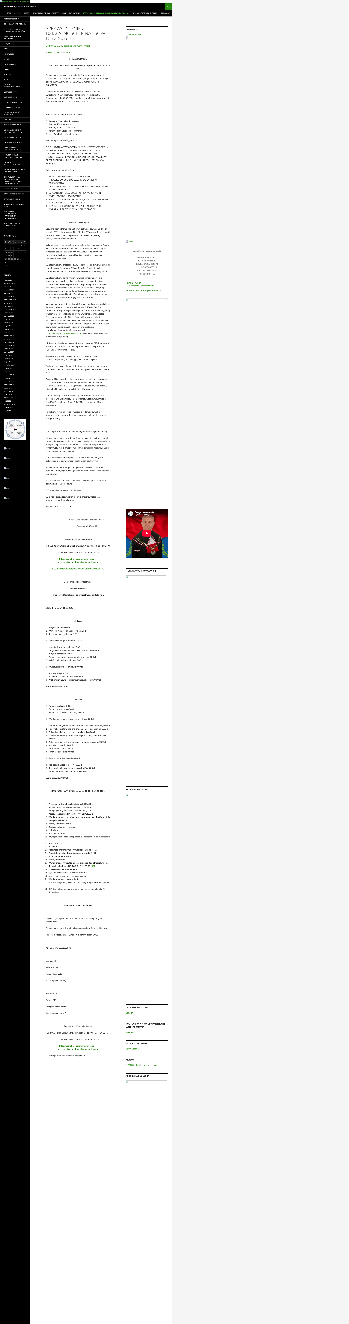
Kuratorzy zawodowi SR (14, 102)
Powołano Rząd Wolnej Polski (144, 13)
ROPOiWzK (131, 1033)
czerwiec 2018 (9, 322)
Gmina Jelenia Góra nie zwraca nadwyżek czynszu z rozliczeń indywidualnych (13, 180)
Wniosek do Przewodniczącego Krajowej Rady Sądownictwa (12, 215)
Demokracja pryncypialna (14, 24)
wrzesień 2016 (9, 388)
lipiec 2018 (8, 319)
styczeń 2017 (9, 375)
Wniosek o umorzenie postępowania (13, 224)
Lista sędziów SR (10, 97)
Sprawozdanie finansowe (58, 52)
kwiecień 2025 (9, 283)
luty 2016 (7, 411)
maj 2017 (7, 362)
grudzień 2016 (9, 378)
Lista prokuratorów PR (13, 107)
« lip (6, 266)
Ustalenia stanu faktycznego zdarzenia (13, 149)
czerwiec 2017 (9, 358)
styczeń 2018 (9, 335)
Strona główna (13, 13)
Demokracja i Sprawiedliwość (20, 6)
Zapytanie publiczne (12, 199)
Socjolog (129, 1013)
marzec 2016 (8, 407)
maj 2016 (7, 401)
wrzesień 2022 (9, 293)
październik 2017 (10, 345)
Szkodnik (8, 120)
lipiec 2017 (8, 355)
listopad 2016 (9, 381)
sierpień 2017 (9, 352)
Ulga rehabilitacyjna (12, 137)
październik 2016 (10, 385)
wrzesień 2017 (9, 349)
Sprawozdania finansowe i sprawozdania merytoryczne (56, 13)
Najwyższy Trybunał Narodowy (12, 38)
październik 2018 (10, 309)
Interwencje (9, 54)
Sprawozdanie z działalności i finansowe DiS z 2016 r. (105, 13)
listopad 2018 (9, 306)
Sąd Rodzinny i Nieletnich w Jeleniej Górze (14, 171)
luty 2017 (7, 371)
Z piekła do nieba (11, 189)
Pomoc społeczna (11, 19)
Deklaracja (165, 13)
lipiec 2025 (8, 280)
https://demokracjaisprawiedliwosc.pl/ (64, 333)
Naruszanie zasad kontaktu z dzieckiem (13, 156)
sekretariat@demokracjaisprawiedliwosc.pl (143, 291)
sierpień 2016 (9, 391)
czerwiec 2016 (9, 398)
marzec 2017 (8, 368)
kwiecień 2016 (9, 404)
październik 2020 (10, 300)
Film (5, 49)
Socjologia (8, 79)
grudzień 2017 (9, 339)
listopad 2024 (9, 290)
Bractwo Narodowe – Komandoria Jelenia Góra (14, 30)
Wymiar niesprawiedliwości (12, 86)
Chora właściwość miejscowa (12, 114)
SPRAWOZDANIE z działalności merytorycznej (68, 46)
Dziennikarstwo (10, 64)
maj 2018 (7, 326)
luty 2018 (7, 332)
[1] (93, 866)
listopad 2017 (9, 342)
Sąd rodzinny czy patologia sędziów (12, 163)
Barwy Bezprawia (133, 1049)
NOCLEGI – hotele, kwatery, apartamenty (143, 1065)
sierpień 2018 (9, 316)
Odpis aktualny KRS (134, 35)
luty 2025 (7, 286)
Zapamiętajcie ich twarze (14, 194)
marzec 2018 (8, 329)
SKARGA (7, 59)
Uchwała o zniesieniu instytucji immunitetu (13, 131)
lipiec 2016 (8, 394)
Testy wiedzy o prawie (13, 125)
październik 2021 (10, 296)
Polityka (7, 74)
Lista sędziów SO (11, 92)
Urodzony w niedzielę (13, 142)
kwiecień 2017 (9, 365)
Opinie (6, 69)
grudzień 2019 (9, 303)
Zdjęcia (7, 44)
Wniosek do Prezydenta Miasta (13, 205)
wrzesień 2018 (9, 313)
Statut (26, 13)
